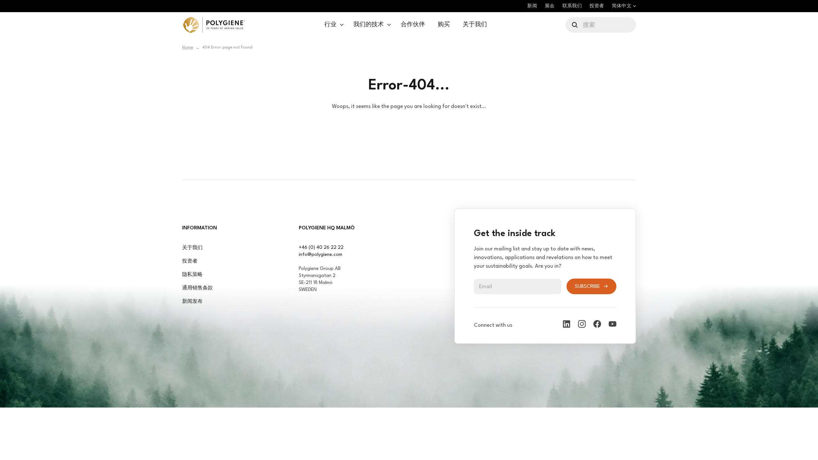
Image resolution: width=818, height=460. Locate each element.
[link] (214, 25)
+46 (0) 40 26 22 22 (321, 247)
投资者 (189, 261)
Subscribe (587, 286)
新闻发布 (192, 301)
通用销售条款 (197, 288)
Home (187, 48)
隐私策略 (192, 274)
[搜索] (575, 25)
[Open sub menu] (342, 25)
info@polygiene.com (320, 254)
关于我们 (192, 248)
